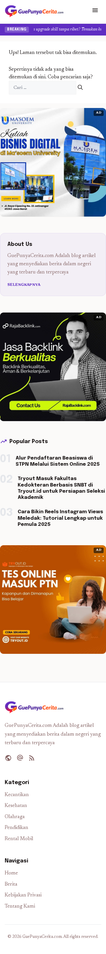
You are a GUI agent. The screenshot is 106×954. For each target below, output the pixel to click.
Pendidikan (16, 827)
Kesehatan (16, 805)
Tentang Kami (20, 906)
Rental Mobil (19, 839)
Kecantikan (17, 795)
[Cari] (80, 88)
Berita (11, 884)
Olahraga (15, 817)
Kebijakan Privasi (23, 895)
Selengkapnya (24, 285)
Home (11, 873)
